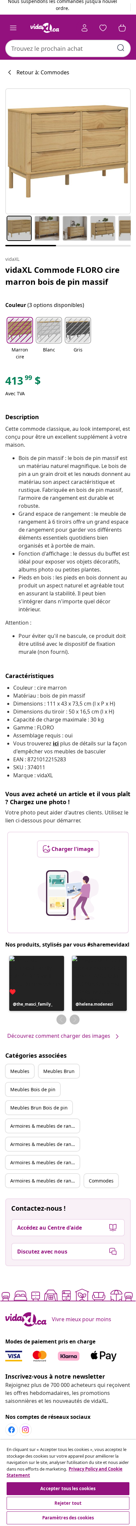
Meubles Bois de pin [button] (32, 1089)
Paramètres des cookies (68, 1518)
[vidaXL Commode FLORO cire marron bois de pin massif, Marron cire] (68, 151)
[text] (23, 382)
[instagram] (25, 1429)
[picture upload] (68, 895)
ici (56, 743)
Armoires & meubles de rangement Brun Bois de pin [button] (45, 1181)
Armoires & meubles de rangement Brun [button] (45, 1144)
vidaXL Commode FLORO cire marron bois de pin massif (62, 275)
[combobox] (68, 48)
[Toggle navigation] (13, 28)
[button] (20, 339)
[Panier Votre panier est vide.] (122, 28)
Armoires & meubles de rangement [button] (45, 1126)
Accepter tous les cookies (67, 1488)
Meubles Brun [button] (59, 1071)
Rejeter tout (68, 1503)
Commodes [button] (101, 1181)
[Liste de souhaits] (103, 28)
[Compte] (84, 28)
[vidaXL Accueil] (44, 28)
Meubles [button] (19, 1071)
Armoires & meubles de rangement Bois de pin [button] (45, 1162)
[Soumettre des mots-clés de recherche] (121, 47)
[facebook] (11, 1429)
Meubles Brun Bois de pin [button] (39, 1108)
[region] (68, 1483)
